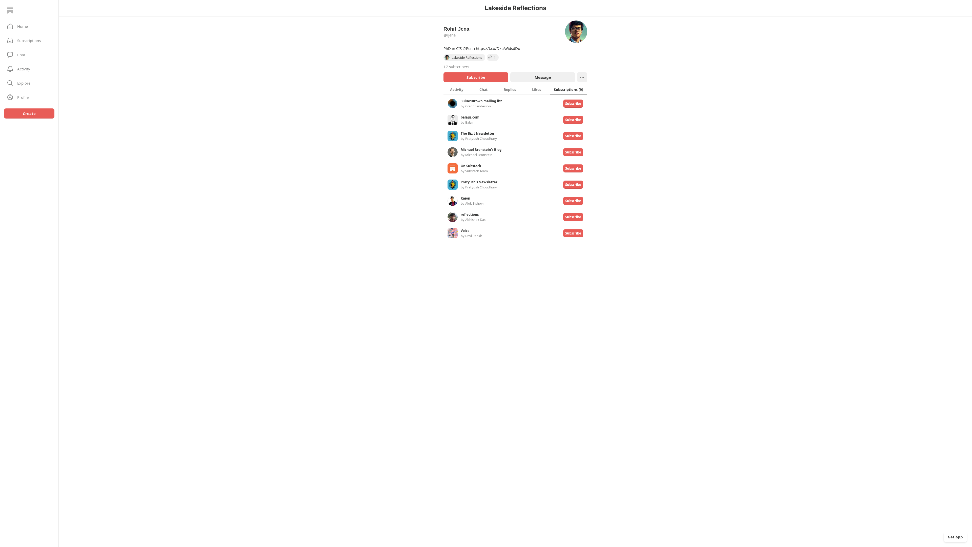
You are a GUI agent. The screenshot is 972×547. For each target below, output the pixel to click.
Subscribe (476, 77)
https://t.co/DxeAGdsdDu (498, 48)
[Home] (10, 10)
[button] (29, 26)
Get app (955, 536)
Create (29, 113)
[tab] (456, 89)
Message (543, 77)
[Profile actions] (582, 77)
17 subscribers (456, 66)
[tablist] (515, 89)
